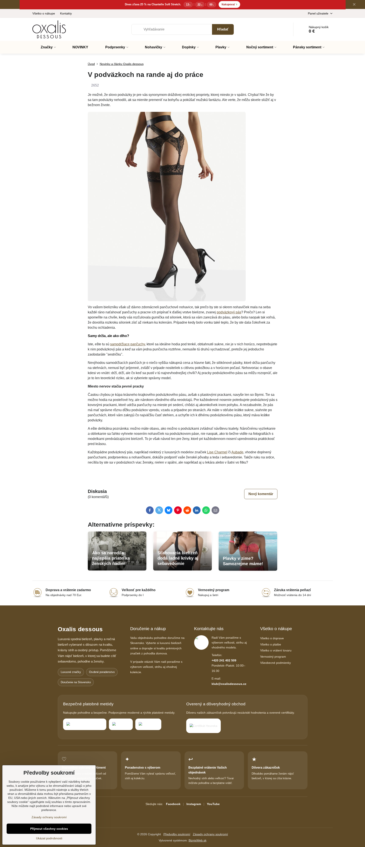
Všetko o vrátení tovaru (275, 650)
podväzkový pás (229, 312)
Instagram (193, 804)
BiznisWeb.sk (197, 840)
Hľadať (223, 29)
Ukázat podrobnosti (49, 838)
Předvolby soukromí (176, 834)
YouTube (213, 804)
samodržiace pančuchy (127, 344)
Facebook (173, 804)
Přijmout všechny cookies (49, 828)
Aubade (237, 452)
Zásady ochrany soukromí (210, 834)
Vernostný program (273, 656)
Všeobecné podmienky (275, 662)
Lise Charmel (217, 452)
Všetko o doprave (272, 638)
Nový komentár (260, 494)
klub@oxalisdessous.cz (229, 684)
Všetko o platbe (270, 644)
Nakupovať (229, 4)
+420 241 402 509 (224, 660)
